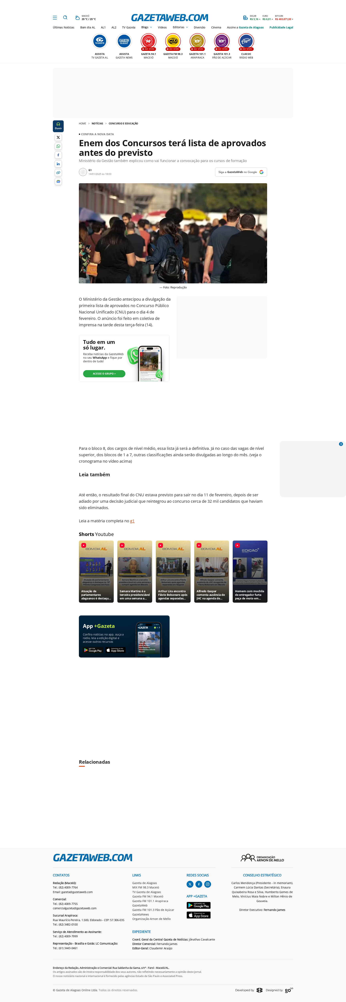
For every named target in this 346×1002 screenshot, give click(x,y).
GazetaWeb (140, 905)
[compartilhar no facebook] (58, 155)
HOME (82, 123)
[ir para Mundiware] (249, 990)
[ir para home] (169, 17)
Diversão (199, 27)
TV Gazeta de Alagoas (146, 892)
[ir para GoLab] (279, 990)
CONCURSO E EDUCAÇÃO (123, 123)
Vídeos (162, 27)
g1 (132, 521)
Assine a (245, 27)
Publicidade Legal (281, 27)
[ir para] (201, 906)
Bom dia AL (87, 27)
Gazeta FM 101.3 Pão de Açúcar (153, 910)
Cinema (216, 27)
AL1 (103, 27)
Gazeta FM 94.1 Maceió (147, 896)
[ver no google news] (58, 181)
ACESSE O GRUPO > (104, 373)
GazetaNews (140, 914)
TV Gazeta (128, 27)
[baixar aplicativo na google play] (93, 650)
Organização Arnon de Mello (151, 919)
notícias (97, 123)
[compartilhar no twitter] (58, 137)
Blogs (144, 27)
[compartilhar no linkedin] (58, 163)
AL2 (114, 27)
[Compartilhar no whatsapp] (58, 146)
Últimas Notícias (63, 27)
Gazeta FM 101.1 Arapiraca (150, 901)
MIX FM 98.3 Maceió (145, 887)
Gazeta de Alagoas (144, 883)
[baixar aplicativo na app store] (116, 650)
